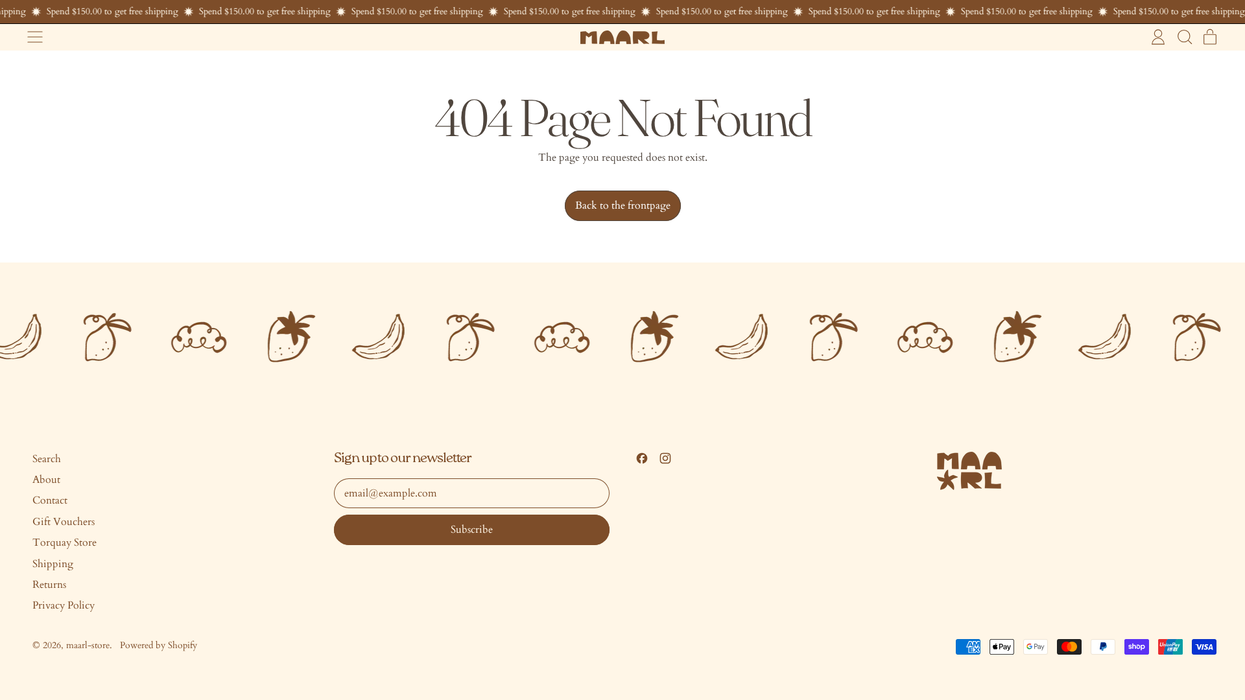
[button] (1184, 37)
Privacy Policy (63, 605)
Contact (49, 500)
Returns (49, 585)
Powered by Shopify (158, 645)
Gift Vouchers (63, 522)
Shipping (52, 564)
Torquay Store (64, 542)
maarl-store (88, 645)
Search (46, 459)
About (46, 479)
